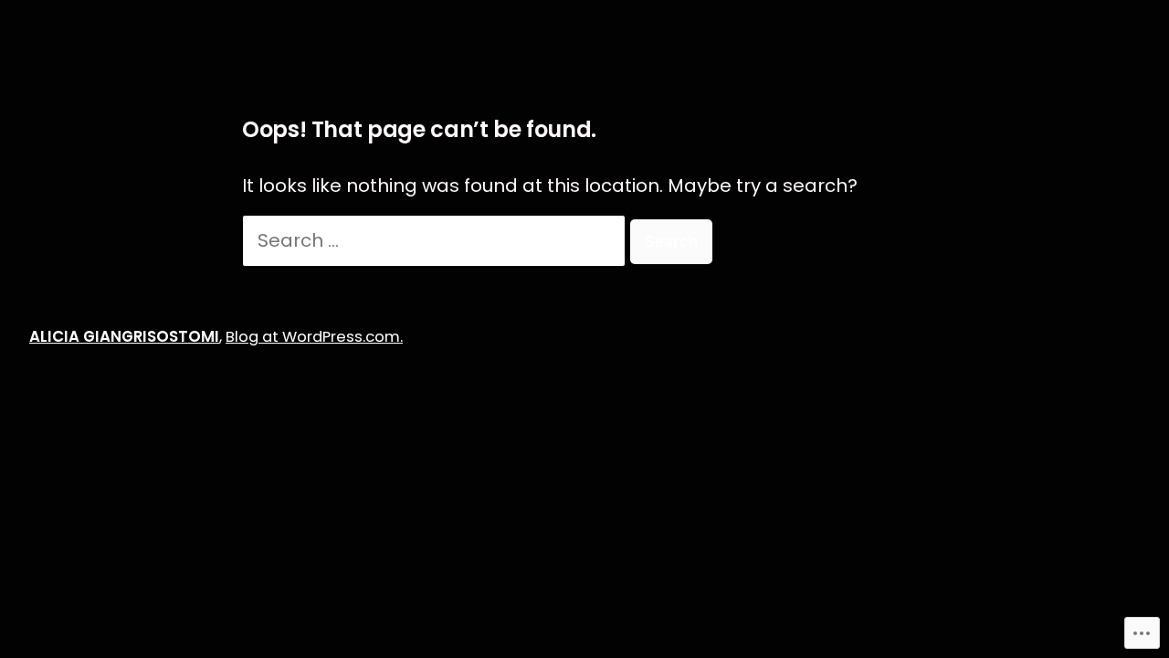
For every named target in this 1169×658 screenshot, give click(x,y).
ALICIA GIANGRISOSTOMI (124, 336)
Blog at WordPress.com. (314, 336)
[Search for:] (436, 240)
